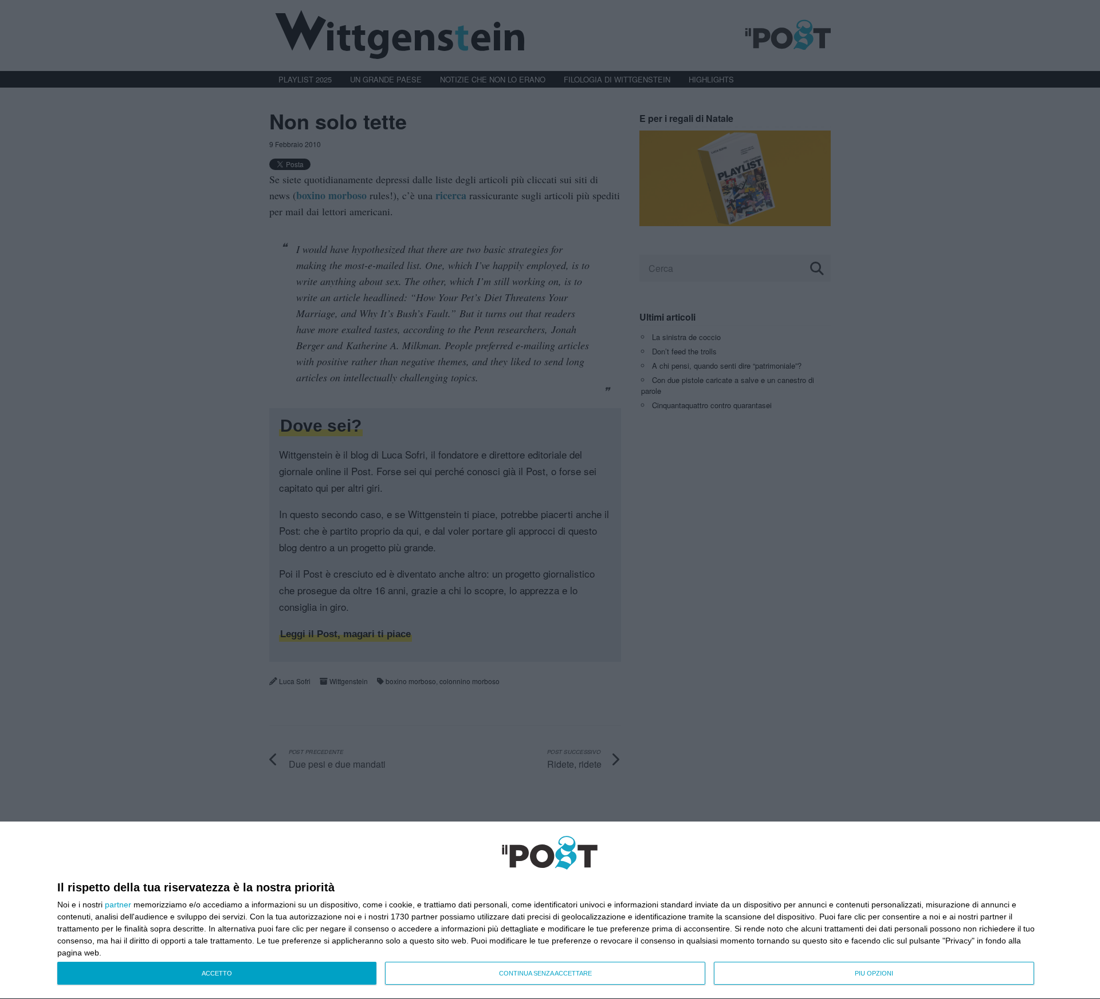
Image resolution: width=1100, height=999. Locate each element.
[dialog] (550, 910)
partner (118, 905)
